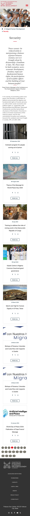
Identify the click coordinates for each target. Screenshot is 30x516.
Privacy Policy (15, 495)
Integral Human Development (15, 29)
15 (24, 451)
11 (9, 451)
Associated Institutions (14, 473)
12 (13, 451)
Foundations (14, 478)
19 (14, 455)
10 (6, 451)
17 (6, 455)
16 (3, 455)
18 (10, 455)
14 (20, 451)
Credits (15, 490)
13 (17, 451)
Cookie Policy (14, 499)
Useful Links (14, 486)
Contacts (14, 482)
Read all (15, 158)
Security (5, 31)
